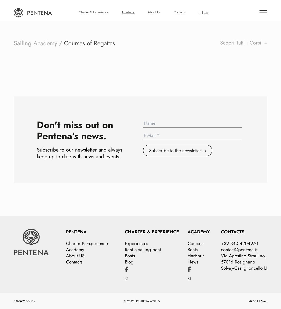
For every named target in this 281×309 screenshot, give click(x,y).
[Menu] (262, 10)
